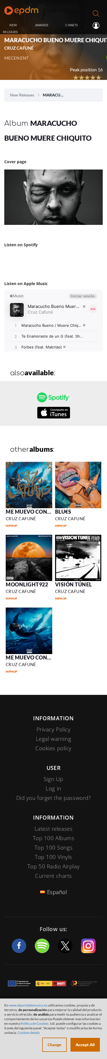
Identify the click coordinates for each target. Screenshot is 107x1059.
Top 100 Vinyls (53, 857)
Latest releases (54, 828)
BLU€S (63, 512)
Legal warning (53, 739)
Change (54, 1044)
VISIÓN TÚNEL (73, 584)
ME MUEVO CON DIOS (33, 512)
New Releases (22, 94)
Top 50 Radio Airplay (53, 866)
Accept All (85, 1044)
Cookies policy (53, 748)
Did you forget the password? (53, 798)
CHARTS (71, 25)
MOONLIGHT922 (27, 584)
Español (57, 892)
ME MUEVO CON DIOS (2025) (41, 657)
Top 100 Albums (53, 838)
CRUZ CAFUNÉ (21, 518)
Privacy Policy (54, 729)
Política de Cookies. (35, 1023)
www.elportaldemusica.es (28, 1005)
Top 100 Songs (53, 847)
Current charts (53, 876)
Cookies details (28, 1032)
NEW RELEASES (10, 28)
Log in (95, 25)
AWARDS (42, 25)
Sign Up (53, 779)
